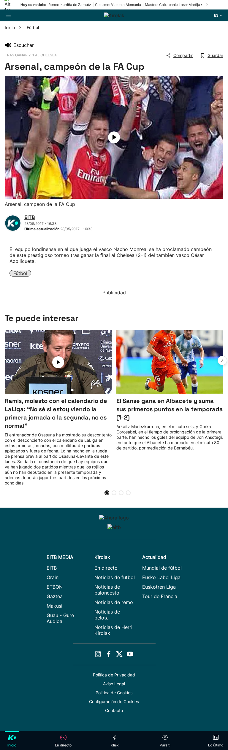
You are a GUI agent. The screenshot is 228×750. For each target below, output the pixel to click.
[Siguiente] (207, 4)
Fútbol (20, 273)
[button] (222, 360)
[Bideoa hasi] (114, 137)
